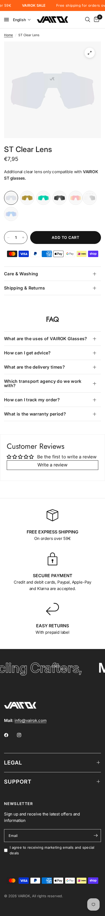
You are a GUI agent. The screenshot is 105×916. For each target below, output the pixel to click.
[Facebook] (10, 735)
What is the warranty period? (35, 414)
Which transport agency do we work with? (43, 383)
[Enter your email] (95, 835)
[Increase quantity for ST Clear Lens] (23, 237)
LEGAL (13, 762)
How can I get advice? (27, 352)
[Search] (87, 19)
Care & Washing (21, 273)
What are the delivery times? (34, 367)
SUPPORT (18, 781)
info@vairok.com (30, 720)
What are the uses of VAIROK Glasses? (45, 338)
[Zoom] (90, 53)
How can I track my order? (32, 399)
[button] (22, 19)
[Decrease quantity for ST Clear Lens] (8, 237)
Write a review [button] (52, 465)
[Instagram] (23, 735)
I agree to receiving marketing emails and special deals (52, 850)
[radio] (11, 198)
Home (8, 35)
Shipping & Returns (24, 288)
